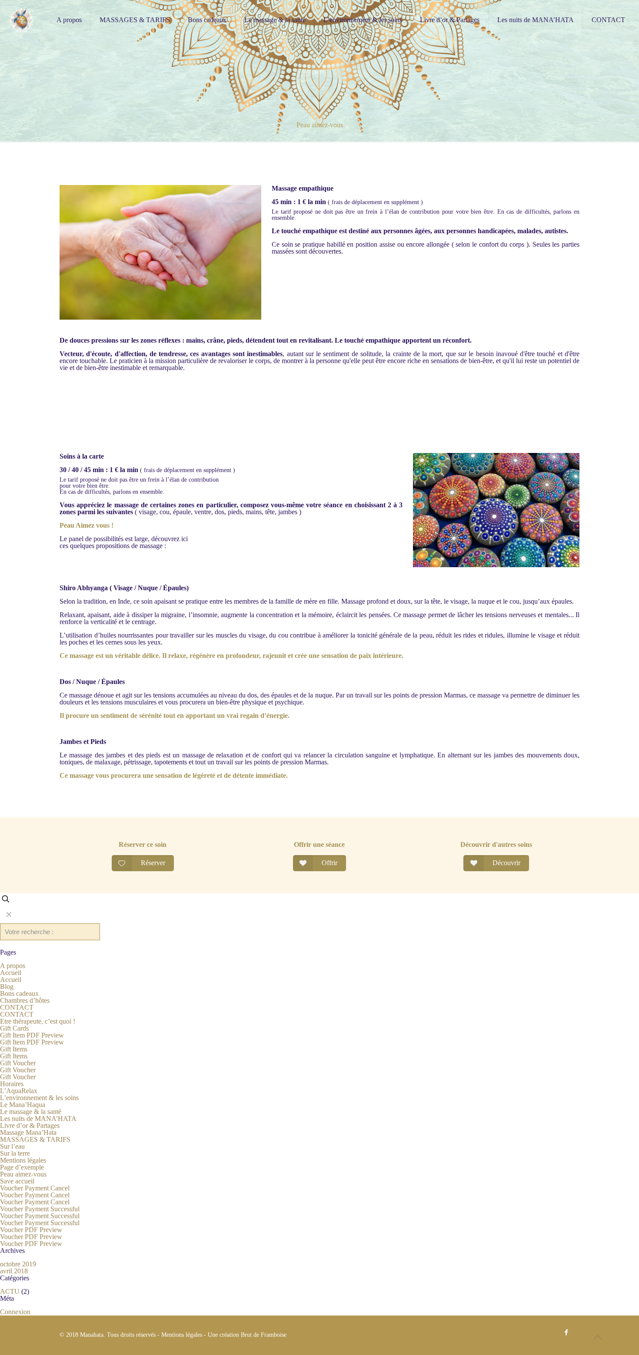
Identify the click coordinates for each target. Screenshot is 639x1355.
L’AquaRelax (18, 1090)
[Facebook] (566, 1332)
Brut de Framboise (263, 1335)
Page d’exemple (22, 1167)
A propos (12, 965)
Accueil (10, 972)
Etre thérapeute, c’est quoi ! (37, 1021)
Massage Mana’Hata (28, 1132)
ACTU (10, 1291)
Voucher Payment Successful (40, 1209)
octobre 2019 (18, 1264)
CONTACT (16, 1007)
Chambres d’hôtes (25, 1000)
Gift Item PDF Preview (32, 1035)
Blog (6, 986)
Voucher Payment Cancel (35, 1188)
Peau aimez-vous (23, 1174)
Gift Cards (14, 1028)
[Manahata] (22, 20)
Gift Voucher (18, 1063)
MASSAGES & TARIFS (35, 1139)
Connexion (15, 1311)
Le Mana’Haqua (22, 1104)
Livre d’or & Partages (30, 1125)
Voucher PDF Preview (31, 1229)
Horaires (11, 1083)
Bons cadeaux (19, 993)
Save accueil (17, 1181)
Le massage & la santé (30, 1111)
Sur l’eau (12, 1146)
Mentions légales (23, 1160)
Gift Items (13, 1049)
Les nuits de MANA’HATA (38, 1118)
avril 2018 (14, 1271)
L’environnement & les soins (39, 1097)
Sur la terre (15, 1153)
